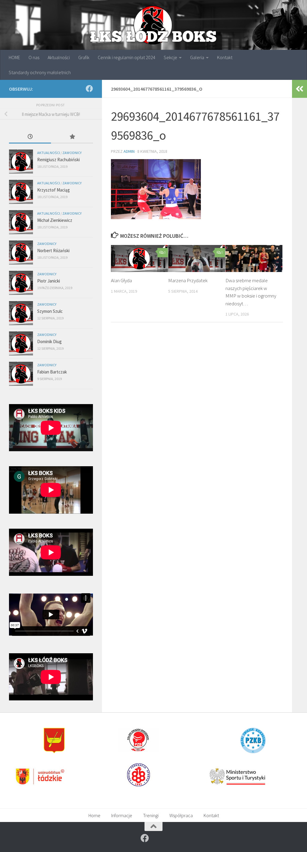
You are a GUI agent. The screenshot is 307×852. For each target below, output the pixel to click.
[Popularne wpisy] (72, 137)
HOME (14, 57)
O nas (33, 57)
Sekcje (170, 57)
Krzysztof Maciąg (53, 190)
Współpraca (181, 815)
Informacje (121, 815)
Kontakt (224, 57)
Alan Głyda (121, 280)
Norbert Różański (53, 250)
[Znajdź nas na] (89, 88)
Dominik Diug (49, 341)
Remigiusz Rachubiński (58, 159)
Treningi (151, 815)
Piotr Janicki (48, 281)
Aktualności (59, 57)
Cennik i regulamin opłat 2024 (126, 57)
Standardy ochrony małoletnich (40, 72)
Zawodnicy (72, 152)
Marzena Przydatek (187, 280)
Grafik (83, 57)
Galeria (197, 57)
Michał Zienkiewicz (54, 220)
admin (129, 151)
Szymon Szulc (50, 311)
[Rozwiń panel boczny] (299, 89)
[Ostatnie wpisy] (30, 137)
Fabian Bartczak (52, 372)
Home (94, 815)
